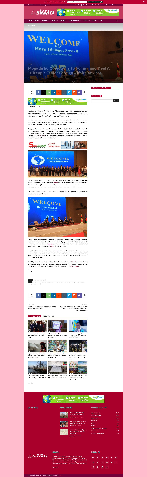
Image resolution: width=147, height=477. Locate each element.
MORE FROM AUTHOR (48, 316)
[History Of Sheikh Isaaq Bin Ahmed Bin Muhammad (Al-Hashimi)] (64, 415)
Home (30, 20)
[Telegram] (69, 92)
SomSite (61, 475)
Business (62, 20)
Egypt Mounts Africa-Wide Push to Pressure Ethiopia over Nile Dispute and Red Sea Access (36, 355)
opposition (42, 135)
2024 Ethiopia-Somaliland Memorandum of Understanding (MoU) (48, 282)
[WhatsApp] (48, 92)
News (36, 20)
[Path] (92, 5)
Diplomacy (67, 282)
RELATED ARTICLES (34, 316)
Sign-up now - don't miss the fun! (55, 2)
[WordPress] (115, 5)
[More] (84, 92)
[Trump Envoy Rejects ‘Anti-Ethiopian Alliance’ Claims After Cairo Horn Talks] (37, 326)
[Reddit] (98, 5)
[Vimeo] (112, 5)
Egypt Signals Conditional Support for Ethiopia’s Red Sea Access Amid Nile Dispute (57, 377)
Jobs (101, 20)
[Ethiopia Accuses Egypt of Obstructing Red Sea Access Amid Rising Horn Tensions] (78, 326)
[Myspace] (89, 5)
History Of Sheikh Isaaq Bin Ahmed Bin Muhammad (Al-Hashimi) (77, 414)
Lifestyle (85, 20)
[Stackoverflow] (103, 5)
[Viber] (79, 92)
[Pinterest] (95, 5)
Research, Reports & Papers (76, 435)
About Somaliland (74, 417)
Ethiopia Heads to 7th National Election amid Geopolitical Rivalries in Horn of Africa (57, 335)
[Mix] (86, 5)
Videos (94, 20)
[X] (109, 5)
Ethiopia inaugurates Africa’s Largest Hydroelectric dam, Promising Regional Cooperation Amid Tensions (78, 377)
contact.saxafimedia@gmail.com (67, 467)
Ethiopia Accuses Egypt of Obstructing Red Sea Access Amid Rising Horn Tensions (77, 335)
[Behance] (75, 5)
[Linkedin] (84, 5)
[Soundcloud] (101, 5)
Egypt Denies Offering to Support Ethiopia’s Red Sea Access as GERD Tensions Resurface (37, 377)
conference (36, 129)
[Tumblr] (106, 5)
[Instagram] (81, 5)
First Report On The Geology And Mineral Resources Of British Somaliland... (78, 431)
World (54, 20)
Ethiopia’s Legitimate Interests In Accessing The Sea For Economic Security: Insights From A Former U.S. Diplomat (73, 308)
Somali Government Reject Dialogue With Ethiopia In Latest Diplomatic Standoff (42, 307)
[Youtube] (117, 5)
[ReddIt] (58, 92)
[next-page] (32, 382)
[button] (117, 21)
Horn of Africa (75, 266)
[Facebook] (78, 5)
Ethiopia (30, 64)
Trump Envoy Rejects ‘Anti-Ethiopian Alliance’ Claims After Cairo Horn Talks (37, 335)
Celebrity (72, 425)
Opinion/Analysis (74, 20)
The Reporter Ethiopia (39, 280)
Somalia (50, 244)
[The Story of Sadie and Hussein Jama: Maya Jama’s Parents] (64, 424)
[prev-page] (29, 382)
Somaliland (45, 20)
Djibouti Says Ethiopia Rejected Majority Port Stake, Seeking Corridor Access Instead (57, 355)
